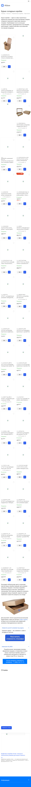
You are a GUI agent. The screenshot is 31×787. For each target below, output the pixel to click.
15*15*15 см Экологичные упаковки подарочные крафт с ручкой (7, 161)
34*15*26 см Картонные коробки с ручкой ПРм (23, 536)
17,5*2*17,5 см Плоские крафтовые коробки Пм (23, 365)
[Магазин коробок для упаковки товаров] (5, 5)
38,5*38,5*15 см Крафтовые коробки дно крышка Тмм (7, 570)
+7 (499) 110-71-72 (18, 662)
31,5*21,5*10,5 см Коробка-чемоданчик (22, 159)
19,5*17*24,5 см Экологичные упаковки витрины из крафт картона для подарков (23, 262)
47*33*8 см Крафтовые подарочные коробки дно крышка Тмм (23, 570)
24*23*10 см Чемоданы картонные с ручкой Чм (23, 331)
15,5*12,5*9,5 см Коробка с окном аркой (6, 228)
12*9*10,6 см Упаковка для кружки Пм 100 (23, 433)
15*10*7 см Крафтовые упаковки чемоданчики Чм (7, 296)
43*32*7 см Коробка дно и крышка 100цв (7, 399)
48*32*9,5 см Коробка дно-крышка (23, 296)
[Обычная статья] (2, 757)
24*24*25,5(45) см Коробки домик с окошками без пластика (22, 194)
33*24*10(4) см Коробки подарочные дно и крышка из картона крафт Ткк (23, 125)
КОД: (2, 54)
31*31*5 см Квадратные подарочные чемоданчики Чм (7, 502)
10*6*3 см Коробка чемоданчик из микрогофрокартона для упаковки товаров (7, 91)
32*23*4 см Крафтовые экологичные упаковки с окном (23, 228)
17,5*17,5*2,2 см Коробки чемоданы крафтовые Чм (23, 467)
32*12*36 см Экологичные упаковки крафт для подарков (23, 502)
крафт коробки (23, 619)
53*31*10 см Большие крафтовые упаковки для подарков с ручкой (23, 91)
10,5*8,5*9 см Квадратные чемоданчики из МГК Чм (7, 433)
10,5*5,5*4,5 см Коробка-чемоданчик (6, 194)
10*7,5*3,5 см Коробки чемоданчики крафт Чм (7, 365)
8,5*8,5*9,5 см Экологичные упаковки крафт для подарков (7, 57)
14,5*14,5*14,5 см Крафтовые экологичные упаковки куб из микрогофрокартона (7, 262)
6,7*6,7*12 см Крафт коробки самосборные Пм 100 (23, 399)
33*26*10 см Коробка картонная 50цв (7, 536)
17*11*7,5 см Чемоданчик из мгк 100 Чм (7, 467)
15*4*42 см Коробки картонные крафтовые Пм (7, 331)
